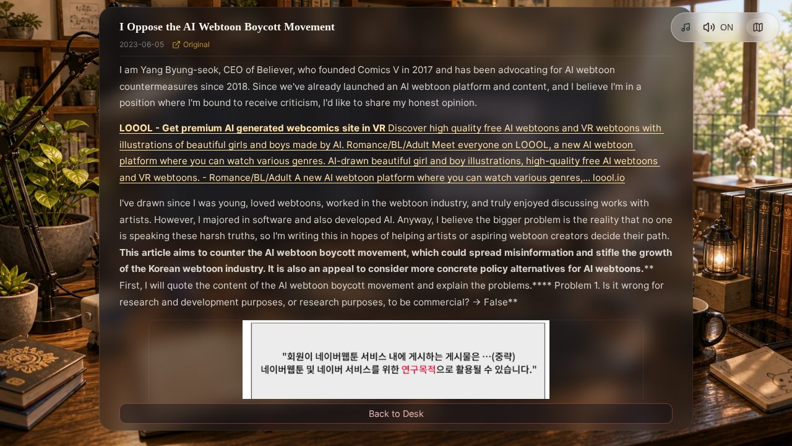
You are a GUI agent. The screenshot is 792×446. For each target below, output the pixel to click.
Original (196, 44)
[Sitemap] (758, 27)
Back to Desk (396, 413)
